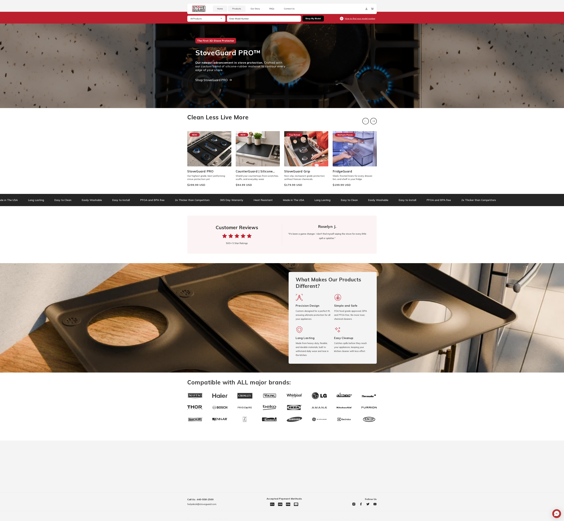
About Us (303, 462)
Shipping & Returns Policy (355, 475)
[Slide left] (365, 121)
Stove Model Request (352, 468)
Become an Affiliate (309, 481)
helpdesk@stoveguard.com (201, 504)
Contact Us (304, 475)
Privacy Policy (348, 481)
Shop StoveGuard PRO (211, 80)
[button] (372, 9)
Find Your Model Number (354, 462)
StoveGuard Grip (263, 468)
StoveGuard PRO (264, 462)
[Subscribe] (239, 481)
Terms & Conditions (351, 488)
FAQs (301, 468)
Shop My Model (313, 18)
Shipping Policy (369, 519)
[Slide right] (373, 121)
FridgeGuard (261, 475)
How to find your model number (360, 18)
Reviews (302, 488)
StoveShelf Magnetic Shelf (269, 481)
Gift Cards (260, 488)
